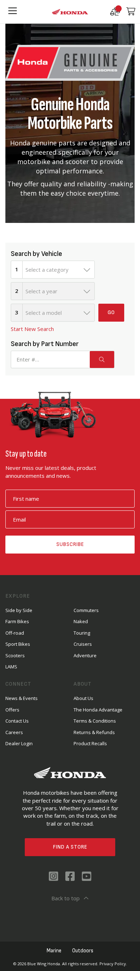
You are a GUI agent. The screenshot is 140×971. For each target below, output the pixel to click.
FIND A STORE (70, 847)
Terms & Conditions (95, 721)
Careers (14, 732)
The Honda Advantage (98, 709)
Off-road (14, 633)
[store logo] (70, 12)
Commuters (86, 610)
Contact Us (17, 721)
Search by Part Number (45, 344)
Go (111, 312)
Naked (81, 621)
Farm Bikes (17, 621)
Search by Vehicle (36, 254)
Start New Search (32, 328)
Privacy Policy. (113, 963)
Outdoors (82, 950)
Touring (82, 633)
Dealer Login (19, 743)
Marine (54, 950)
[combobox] (58, 269)
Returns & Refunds (94, 732)
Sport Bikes (17, 644)
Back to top (65, 898)
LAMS (11, 666)
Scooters (15, 655)
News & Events (21, 698)
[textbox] (58, 269)
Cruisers (83, 644)
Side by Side (18, 610)
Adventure (85, 655)
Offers (12, 709)
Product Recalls (90, 743)
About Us (83, 698)
